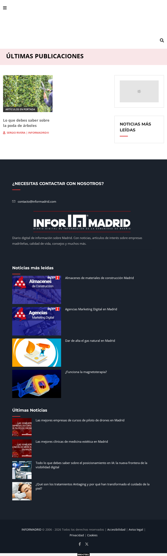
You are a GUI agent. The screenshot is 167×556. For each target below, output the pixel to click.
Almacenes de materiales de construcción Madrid (99, 278)
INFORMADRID (31, 529)
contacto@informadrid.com (37, 201)
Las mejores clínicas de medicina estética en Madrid (72, 441)
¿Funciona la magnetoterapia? (86, 372)
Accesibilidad (116, 529)
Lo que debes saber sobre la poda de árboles (26, 123)
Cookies (92, 535)
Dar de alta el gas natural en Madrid (90, 341)
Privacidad (77, 535)
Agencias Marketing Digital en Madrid (91, 309)
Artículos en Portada (20, 109)
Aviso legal (136, 529)
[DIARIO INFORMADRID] (83, 24)
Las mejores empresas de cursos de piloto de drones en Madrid (80, 420)
